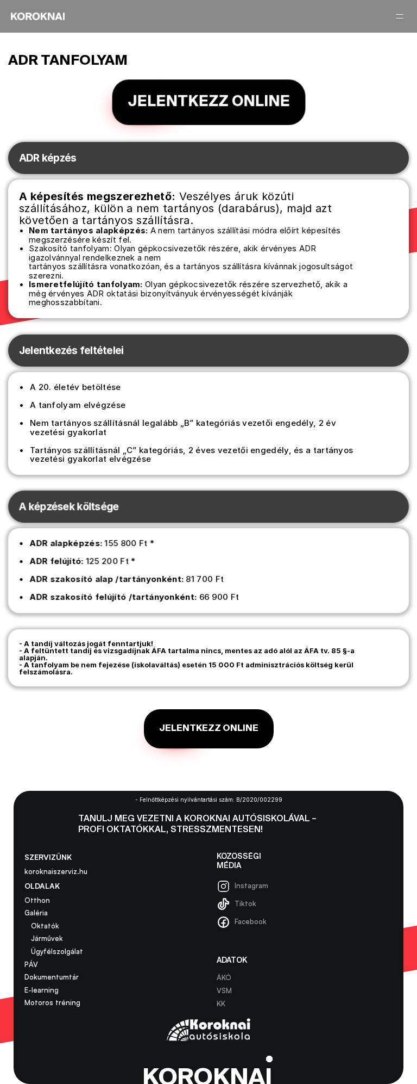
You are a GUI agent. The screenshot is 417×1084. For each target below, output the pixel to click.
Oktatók (41, 925)
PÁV (31, 964)
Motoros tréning (52, 1002)
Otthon (37, 900)
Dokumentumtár (51, 976)
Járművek (43, 938)
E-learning (42, 990)
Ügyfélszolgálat (53, 951)
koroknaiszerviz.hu (55, 871)
